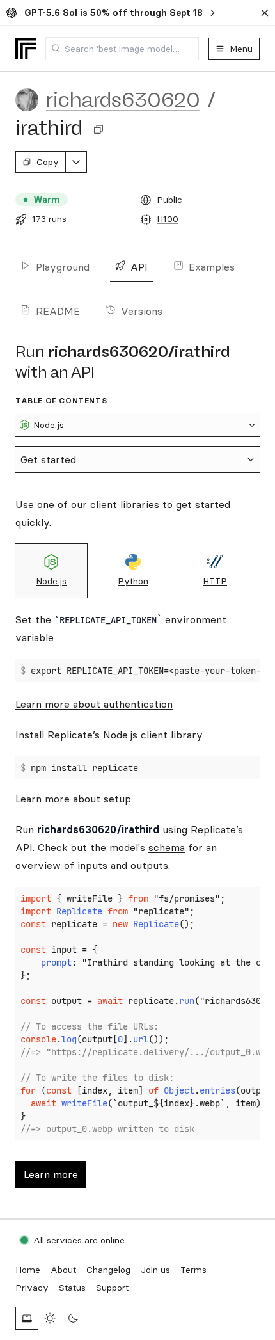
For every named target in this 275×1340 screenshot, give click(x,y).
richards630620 (123, 100)
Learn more (51, 1174)
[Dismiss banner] (264, 12)
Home (27, 1269)
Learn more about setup (73, 798)
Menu (241, 48)
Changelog (108, 1269)
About (63, 1269)
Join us (155, 1269)
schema (166, 847)
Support (112, 1287)
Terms (193, 1269)
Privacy (32, 1287)
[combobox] (122, 49)
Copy (47, 162)
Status (72, 1287)
